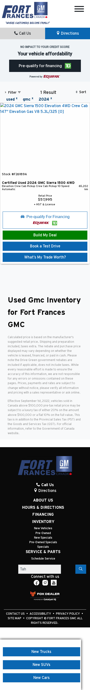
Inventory (43, 522)
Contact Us (15, 613)
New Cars (41, 678)
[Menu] (79, 9)
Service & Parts (43, 552)
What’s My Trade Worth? (45, 257)
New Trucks (41, 652)
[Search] (80, 569)
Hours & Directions (43, 507)
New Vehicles (43, 528)
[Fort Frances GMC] (25, 10)
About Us (43, 500)
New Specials (43, 537)
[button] (45, 66)
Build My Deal (45, 235)
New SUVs (41, 665)
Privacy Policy (68, 613)
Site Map (15, 618)
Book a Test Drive (45, 246)
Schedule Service (43, 558)
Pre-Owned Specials (43, 542)
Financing (43, 514)
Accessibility (41, 613)
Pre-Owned (43, 533)
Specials (43, 546)
